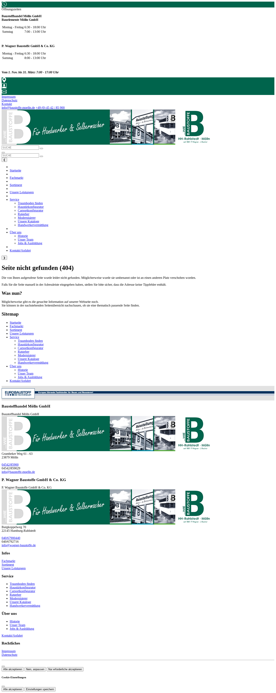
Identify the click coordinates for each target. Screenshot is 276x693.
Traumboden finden (30, 340)
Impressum (9, 651)
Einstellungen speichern (40, 689)
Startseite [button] (15, 170)
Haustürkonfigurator (31, 344)
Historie (23, 370)
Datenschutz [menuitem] (9, 100)
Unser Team (25, 373)
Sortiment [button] (16, 185)
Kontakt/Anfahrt (20, 380)
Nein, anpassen (35, 669)
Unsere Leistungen (22, 333)
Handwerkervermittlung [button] (33, 225)
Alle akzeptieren (12, 669)
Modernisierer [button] (27, 217)
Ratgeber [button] (23, 214)
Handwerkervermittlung (33, 362)
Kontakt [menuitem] (7, 104)
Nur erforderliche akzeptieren (65, 669)
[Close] (3, 686)
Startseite (15, 322)
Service (14, 337)
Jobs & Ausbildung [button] (30, 243)
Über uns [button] (15, 232)
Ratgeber (23, 351)
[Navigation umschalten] (3, 152)
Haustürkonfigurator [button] (31, 207)
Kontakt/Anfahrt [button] (20, 250)
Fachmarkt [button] (16, 177)
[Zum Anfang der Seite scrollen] (3, 666)
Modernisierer (27, 355)
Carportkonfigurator (30, 348)
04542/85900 (10, 464)
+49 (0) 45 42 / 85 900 (50, 107)
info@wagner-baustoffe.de (19, 545)
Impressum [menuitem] (9, 96)
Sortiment (16, 330)
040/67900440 (11, 538)
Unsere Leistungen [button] (22, 192)
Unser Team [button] (25, 239)
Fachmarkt (16, 326)
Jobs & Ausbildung (30, 377)
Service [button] (14, 199)
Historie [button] (23, 236)
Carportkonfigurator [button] (30, 210)
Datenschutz (9, 654)
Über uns (15, 366)
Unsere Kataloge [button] (28, 221)
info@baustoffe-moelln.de (18, 107)
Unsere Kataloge (28, 359)
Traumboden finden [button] (30, 203)
